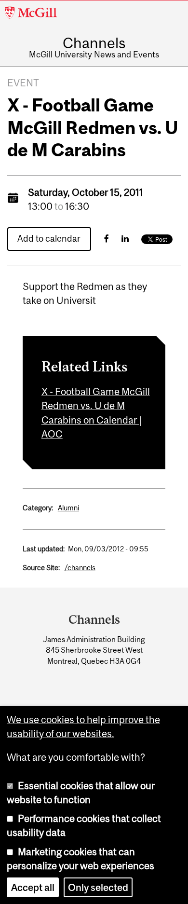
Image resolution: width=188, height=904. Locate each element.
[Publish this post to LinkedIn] (125, 238)
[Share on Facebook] (106, 238)
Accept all (32, 887)
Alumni (68, 508)
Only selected (98, 887)
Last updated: (44, 549)
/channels (80, 567)
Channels (94, 43)
